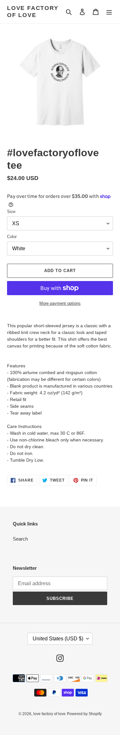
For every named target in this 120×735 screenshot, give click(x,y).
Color (12, 236)
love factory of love (33, 11)
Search (20, 539)
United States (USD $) (58, 638)
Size (11, 211)
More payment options (60, 303)
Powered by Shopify (84, 714)
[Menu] (109, 12)
